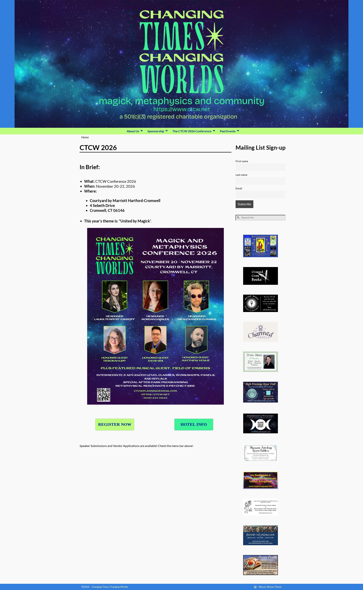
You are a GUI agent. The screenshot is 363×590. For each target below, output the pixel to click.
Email (239, 188)
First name (242, 161)
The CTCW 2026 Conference (192, 131)
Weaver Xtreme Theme (270, 586)
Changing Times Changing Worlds (110, 586)
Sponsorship (155, 131)
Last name (241, 174)
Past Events (228, 131)
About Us (133, 131)
